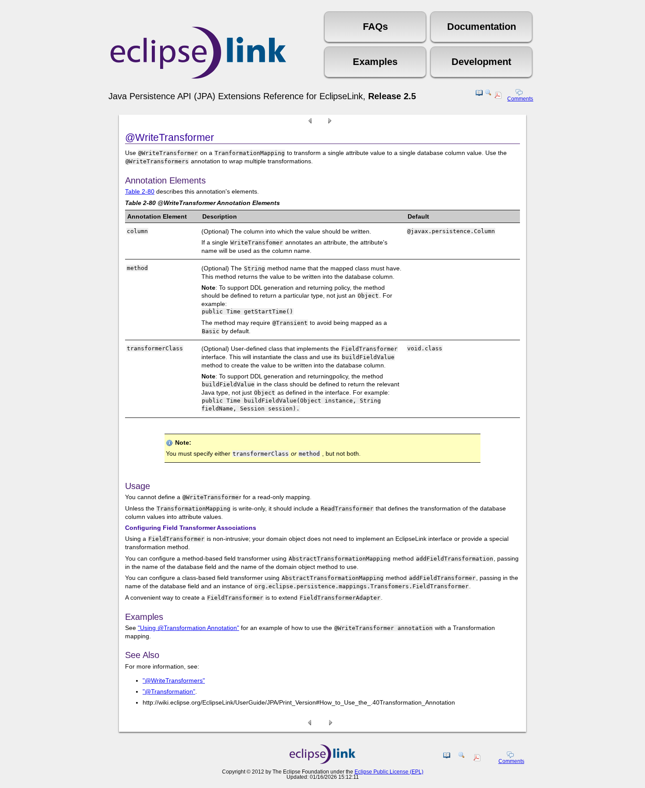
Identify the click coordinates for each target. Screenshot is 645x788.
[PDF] (499, 96)
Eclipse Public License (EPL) (389, 771)
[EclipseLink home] (322, 761)
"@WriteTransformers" (174, 680)
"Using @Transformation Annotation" (188, 627)
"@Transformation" (169, 691)
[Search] (488, 96)
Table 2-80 (139, 191)
